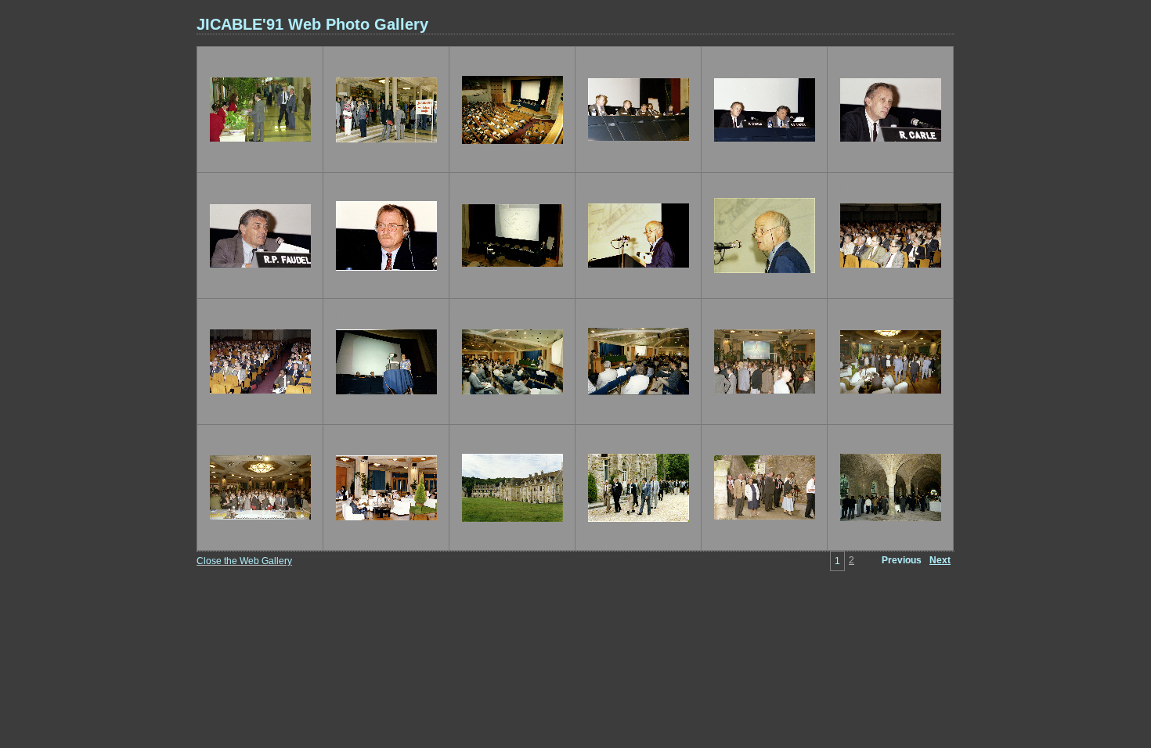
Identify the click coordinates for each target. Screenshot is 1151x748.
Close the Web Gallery (244, 561)
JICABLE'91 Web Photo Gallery (312, 24)
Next (940, 560)
